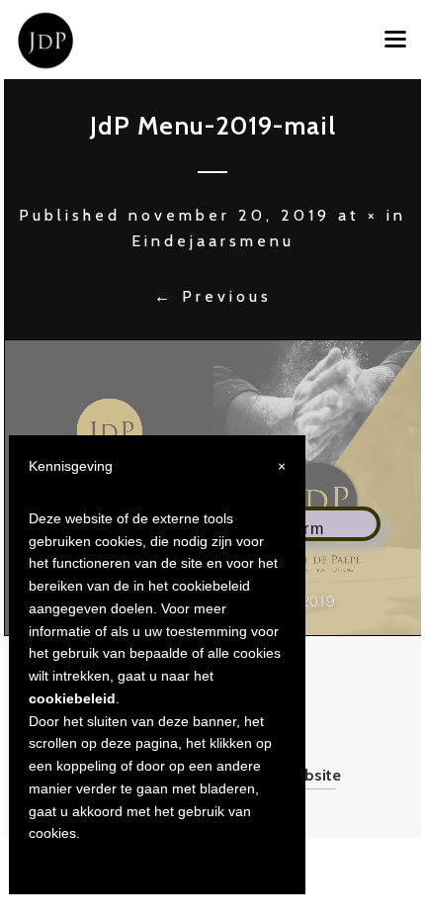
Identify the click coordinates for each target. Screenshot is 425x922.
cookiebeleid (72, 698)
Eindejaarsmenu (213, 240)
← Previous (213, 296)
